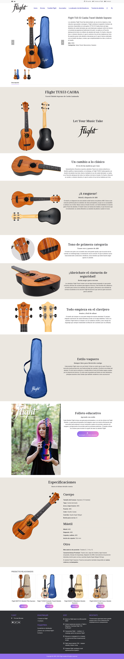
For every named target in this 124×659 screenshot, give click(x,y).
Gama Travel (79, 45)
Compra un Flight (43, 618)
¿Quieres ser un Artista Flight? (45, 630)
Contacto (40, 621)
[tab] (15, 82)
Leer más (23, 606)
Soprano (93, 45)
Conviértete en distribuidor (44, 628)
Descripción (15, 82)
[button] (112, 8)
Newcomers (87, 45)
